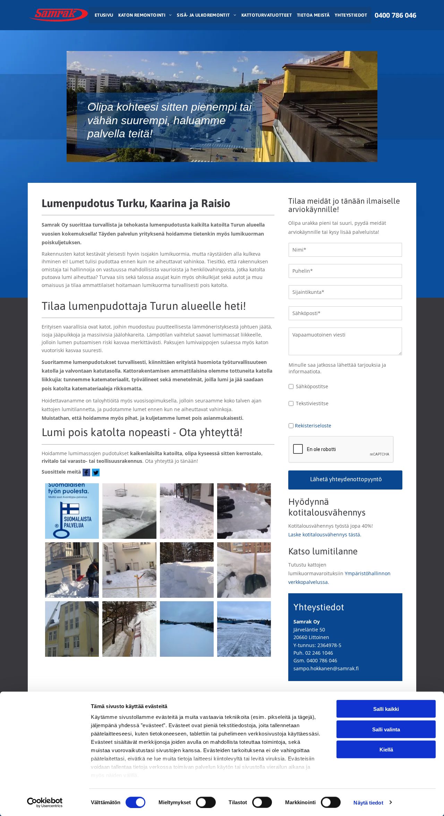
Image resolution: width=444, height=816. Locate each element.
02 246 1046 (319, 652)
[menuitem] (103, 15)
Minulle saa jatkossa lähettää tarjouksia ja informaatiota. (337, 368)
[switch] (206, 802)
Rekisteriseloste (313, 425)
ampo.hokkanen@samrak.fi (327, 668)
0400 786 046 (322, 660)
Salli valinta (386, 729)
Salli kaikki (386, 709)
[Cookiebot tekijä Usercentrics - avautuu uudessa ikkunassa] (45, 802)
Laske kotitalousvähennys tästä (324, 534)
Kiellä (386, 750)
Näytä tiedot (368, 802)
